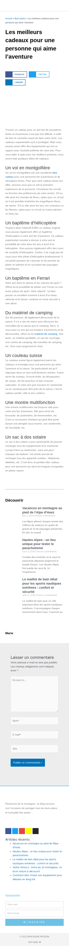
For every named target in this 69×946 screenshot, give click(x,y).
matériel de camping (45, 334)
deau (11, 176)
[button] (30, 5)
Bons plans (20, 18)
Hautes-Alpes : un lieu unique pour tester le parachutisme (39, 544)
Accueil (8, 18)
